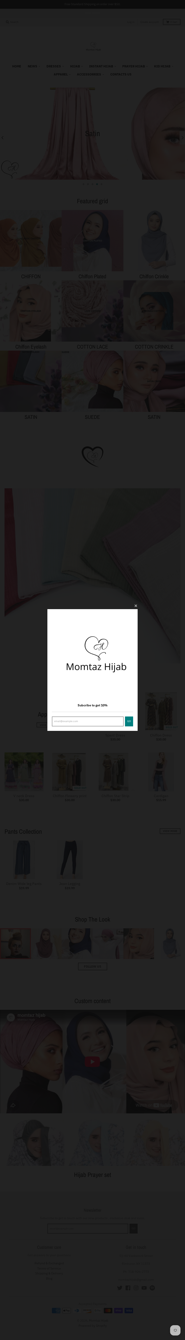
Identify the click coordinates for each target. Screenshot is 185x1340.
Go (129, 721)
